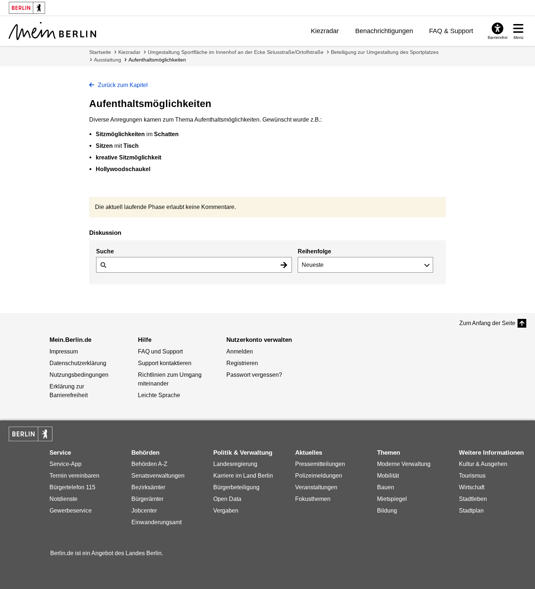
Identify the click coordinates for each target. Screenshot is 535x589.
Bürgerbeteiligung (236, 487)
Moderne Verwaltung (404, 464)
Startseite (100, 52)
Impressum (63, 351)
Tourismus (472, 476)
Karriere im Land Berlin (243, 476)
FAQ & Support (451, 31)
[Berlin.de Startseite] (30, 434)
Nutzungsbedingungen (78, 375)
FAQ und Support (160, 351)
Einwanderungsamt (156, 522)
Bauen (385, 487)
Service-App (65, 464)
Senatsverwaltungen (158, 476)
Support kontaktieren (164, 363)
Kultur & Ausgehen (483, 464)
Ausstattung (107, 60)
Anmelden (239, 351)
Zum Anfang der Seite (487, 323)
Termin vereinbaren (74, 476)
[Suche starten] (284, 265)
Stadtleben (473, 499)
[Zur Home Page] (52, 31)
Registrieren (242, 363)
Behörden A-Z (149, 464)
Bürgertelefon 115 (72, 487)
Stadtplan (471, 510)
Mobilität (388, 476)
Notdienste (63, 499)
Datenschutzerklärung (77, 363)
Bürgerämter (147, 499)
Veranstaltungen (316, 487)
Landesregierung (235, 464)
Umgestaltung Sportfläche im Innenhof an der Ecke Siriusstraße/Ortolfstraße (236, 52)
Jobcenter (144, 510)
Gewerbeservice (70, 510)
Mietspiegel (392, 499)
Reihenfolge (314, 251)
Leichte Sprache (159, 395)
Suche (105, 251)
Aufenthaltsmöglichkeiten (157, 60)
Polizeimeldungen (318, 476)
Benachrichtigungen (384, 31)
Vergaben (225, 510)
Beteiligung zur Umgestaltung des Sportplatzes (385, 52)
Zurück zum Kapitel (122, 85)
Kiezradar (325, 31)
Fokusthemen (312, 499)
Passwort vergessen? (254, 375)
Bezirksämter (148, 487)
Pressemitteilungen (320, 464)
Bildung (387, 510)
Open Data (227, 499)
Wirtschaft (471, 487)
